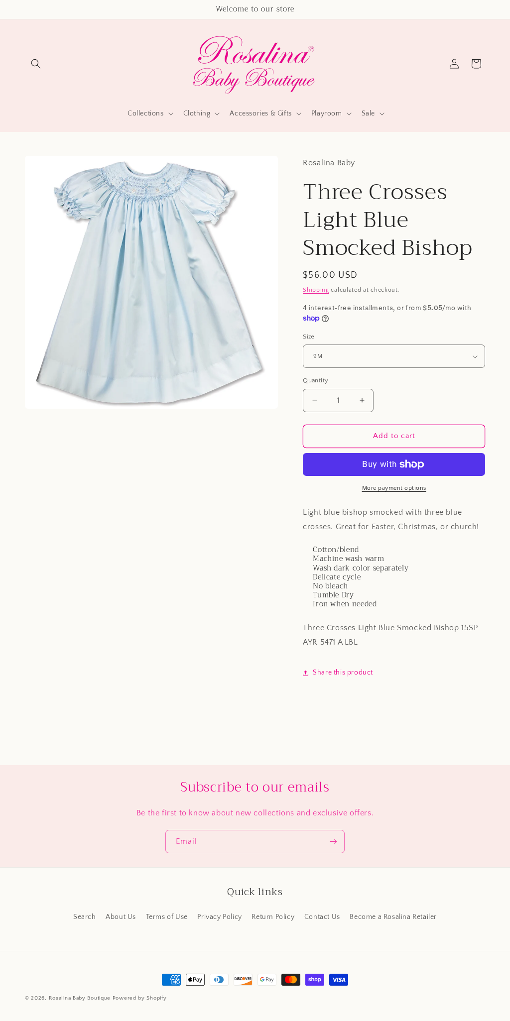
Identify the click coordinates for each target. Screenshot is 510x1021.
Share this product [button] (343, 673)
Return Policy (273, 917)
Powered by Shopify (140, 998)
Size (309, 336)
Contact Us (322, 917)
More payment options (394, 488)
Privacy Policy (219, 917)
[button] (36, 64)
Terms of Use (167, 917)
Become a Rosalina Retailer (393, 917)
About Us (121, 917)
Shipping (316, 290)
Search (84, 917)
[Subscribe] (333, 841)
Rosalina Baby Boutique (80, 998)
